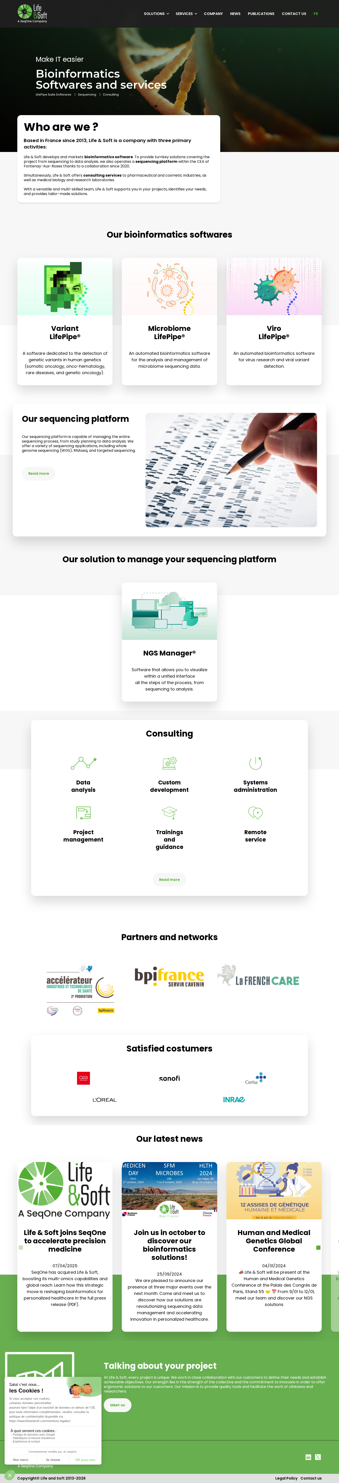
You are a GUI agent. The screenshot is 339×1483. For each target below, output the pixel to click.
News (235, 13)
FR (316, 13)
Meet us (117, 1405)
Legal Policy (286, 1478)
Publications (261, 13)
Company (213, 13)
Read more (38, 473)
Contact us (294, 13)
